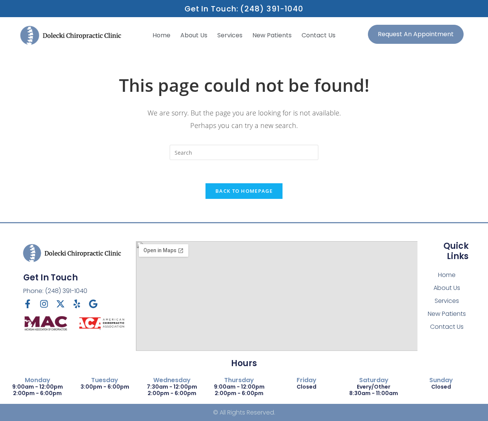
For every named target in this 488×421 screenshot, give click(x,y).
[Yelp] (76, 303)
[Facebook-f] (27, 303)
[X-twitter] (60, 303)
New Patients (272, 35)
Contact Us (319, 35)
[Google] (93, 303)
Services (229, 35)
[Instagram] (44, 303)
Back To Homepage (244, 190)
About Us (193, 35)
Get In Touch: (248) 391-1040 (244, 8)
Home (161, 35)
